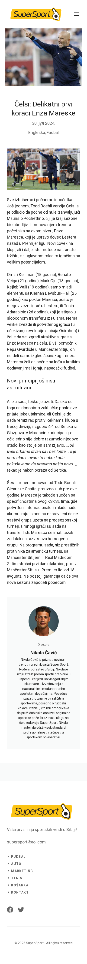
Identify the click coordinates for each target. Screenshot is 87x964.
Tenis (16, 878)
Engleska (36, 132)
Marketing (22, 871)
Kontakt (20, 892)
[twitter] (21, 909)
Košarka (19, 885)
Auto (16, 864)
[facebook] (10, 909)
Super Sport (35, 943)
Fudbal (53, 132)
